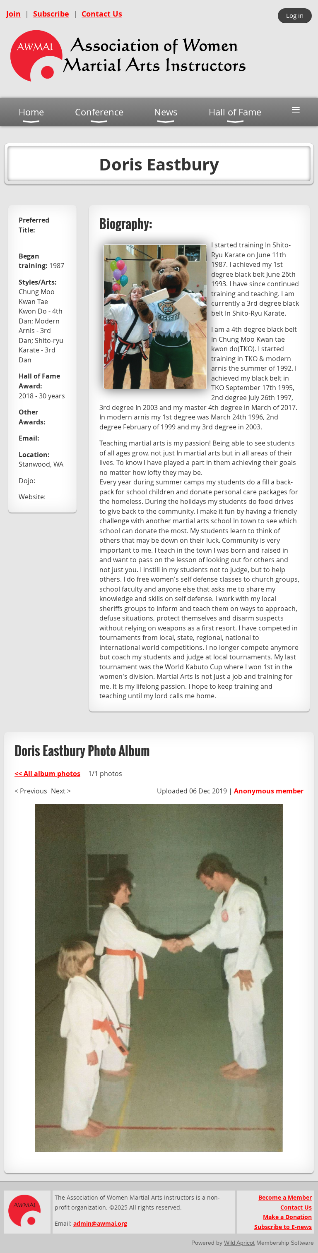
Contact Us (102, 14)
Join (13, 14)
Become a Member (285, 1197)
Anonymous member (269, 790)
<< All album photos (47, 773)
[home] (128, 84)
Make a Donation (287, 1217)
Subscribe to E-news (283, 1227)
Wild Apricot (239, 1242)
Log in (295, 15)
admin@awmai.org (100, 1223)
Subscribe (51, 14)
